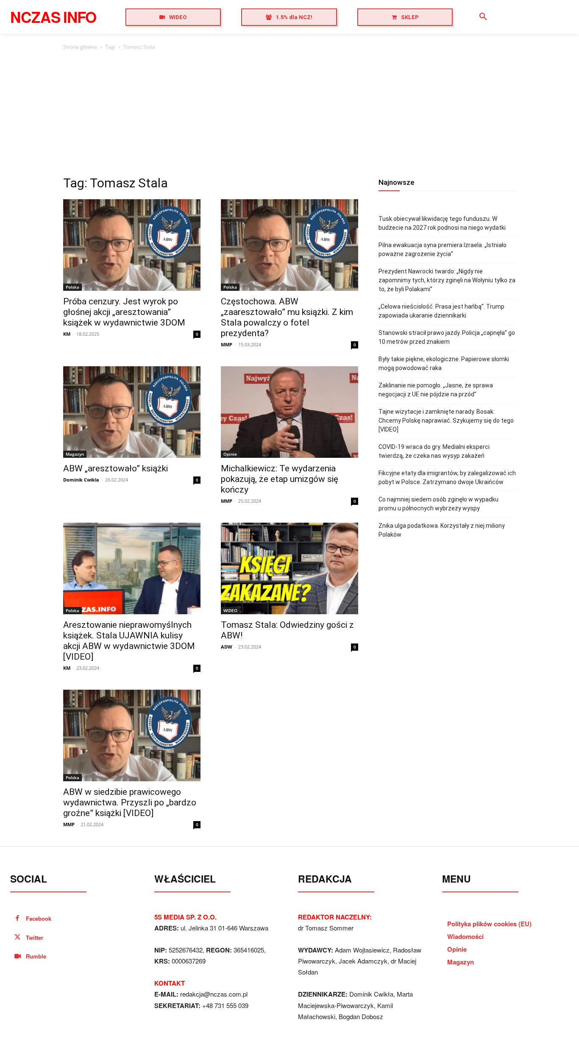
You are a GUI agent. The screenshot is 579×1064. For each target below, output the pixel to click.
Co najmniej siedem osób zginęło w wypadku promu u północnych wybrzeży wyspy (438, 504)
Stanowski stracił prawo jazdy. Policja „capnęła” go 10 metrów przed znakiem (447, 337)
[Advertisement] (289, 115)
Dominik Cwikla (81, 479)
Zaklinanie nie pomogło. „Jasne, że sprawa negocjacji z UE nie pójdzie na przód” (436, 390)
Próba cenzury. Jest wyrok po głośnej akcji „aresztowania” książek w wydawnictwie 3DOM (124, 312)
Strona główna (80, 46)
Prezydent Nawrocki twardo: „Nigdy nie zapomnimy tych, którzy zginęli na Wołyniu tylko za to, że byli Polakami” (447, 280)
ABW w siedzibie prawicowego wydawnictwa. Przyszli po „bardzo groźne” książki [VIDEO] (129, 802)
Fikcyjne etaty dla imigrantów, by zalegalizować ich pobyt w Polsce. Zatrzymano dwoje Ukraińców (447, 477)
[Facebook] (17, 918)
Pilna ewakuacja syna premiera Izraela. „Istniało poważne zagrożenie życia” (443, 249)
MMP (226, 344)
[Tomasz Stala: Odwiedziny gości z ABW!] (289, 568)
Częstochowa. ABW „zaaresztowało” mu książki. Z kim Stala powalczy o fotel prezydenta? (287, 317)
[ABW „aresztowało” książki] (131, 412)
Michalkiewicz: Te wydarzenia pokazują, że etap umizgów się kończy (279, 479)
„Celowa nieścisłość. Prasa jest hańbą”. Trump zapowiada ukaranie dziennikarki (441, 311)
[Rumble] (17, 956)
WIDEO (230, 610)
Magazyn (75, 454)
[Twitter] (17, 937)
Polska (72, 287)
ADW (226, 646)
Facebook (38, 918)
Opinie (230, 454)
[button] (483, 17)
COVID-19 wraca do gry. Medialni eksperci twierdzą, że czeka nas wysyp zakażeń (434, 451)
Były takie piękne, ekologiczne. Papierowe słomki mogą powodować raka (444, 363)
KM (66, 334)
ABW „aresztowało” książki (115, 468)
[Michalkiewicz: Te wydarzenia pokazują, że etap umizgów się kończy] (289, 412)
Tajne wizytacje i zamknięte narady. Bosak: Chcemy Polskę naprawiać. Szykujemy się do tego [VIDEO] (446, 420)
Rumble (36, 956)
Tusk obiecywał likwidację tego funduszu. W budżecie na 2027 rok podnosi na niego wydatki (442, 223)
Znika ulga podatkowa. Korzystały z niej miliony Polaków (442, 530)
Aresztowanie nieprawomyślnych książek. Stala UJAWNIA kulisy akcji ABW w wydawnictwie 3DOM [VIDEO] (129, 641)
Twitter (34, 937)
